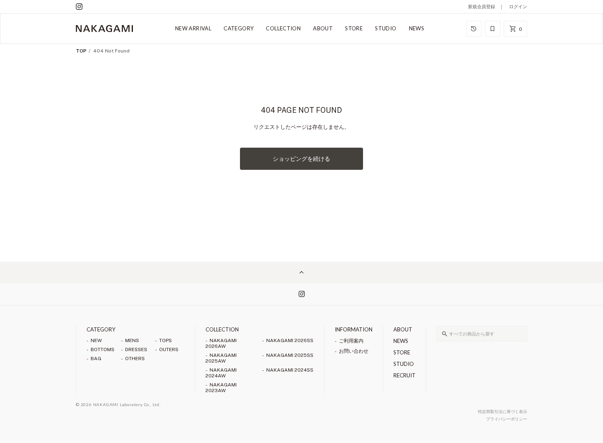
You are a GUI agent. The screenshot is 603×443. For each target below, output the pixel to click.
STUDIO (385, 28)
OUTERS (168, 349)
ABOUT (323, 28)
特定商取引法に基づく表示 (502, 411)
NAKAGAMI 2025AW (221, 358)
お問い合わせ (353, 351)
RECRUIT (404, 375)
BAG (96, 358)
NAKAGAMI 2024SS (289, 370)
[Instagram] (79, 6)
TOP (81, 50)
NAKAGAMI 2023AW (221, 387)
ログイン (518, 6)
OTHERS (135, 358)
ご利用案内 (351, 341)
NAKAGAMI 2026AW (221, 343)
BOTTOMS (102, 349)
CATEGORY (239, 28)
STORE (354, 28)
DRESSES (136, 349)
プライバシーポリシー (506, 418)
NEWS (417, 28)
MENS (132, 340)
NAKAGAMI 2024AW (221, 373)
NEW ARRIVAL (193, 28)
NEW (96, 340)
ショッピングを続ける (301, 158)
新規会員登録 (481, 6)
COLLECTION (283, 28)
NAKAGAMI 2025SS (289, 355)
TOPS (165, 340)
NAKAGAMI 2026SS (289, 340)
